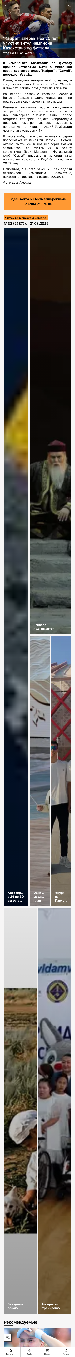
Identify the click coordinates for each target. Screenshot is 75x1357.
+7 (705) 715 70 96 (37, 204)
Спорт (6, 33)
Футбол (16, 33)
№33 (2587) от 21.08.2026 (26, 223)
